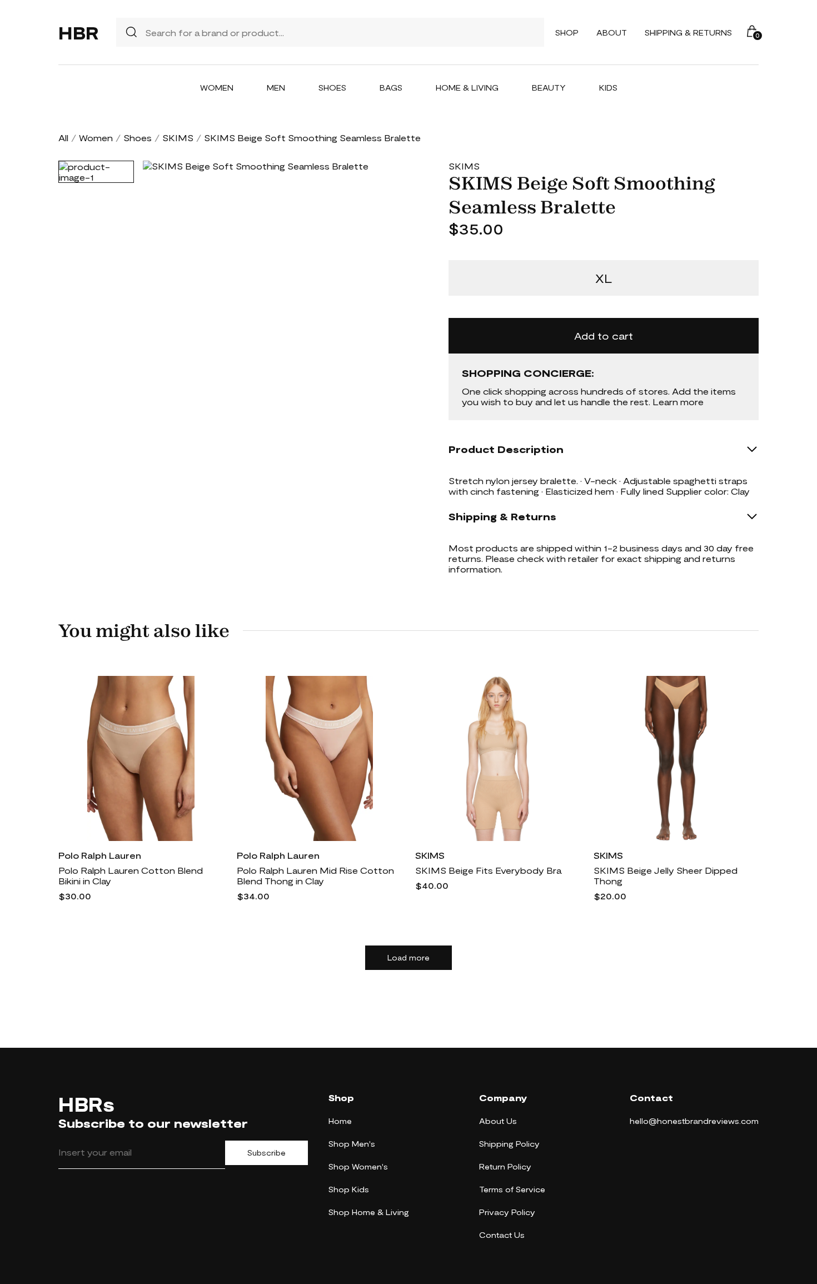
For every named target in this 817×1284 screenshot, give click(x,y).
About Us (498, 1121)
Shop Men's (351, 1143)
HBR (78, 32)
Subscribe (266, 1152)
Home (340, 1121)
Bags (391, 87)
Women (216, 87)
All (63, 137)
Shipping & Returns (688, 32)
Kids (608, 87)
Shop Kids (348, 1189)
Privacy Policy (507, 1212)
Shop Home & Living (368, 1212)
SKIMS (177, 137)
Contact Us (502, 1235)
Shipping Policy (509, 1143)
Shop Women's (358, 1166)
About (611, 32)
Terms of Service (512, 1189)
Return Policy (505, 1166)
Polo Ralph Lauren (99, 855)
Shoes (332, 87)
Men (276, 87)
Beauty (549, 87)
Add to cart (603, 336)
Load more (408, 957)
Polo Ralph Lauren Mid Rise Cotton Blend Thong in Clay (315, 875)
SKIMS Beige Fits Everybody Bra (488, 870)
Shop (567, 32)
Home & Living (467, 87)
